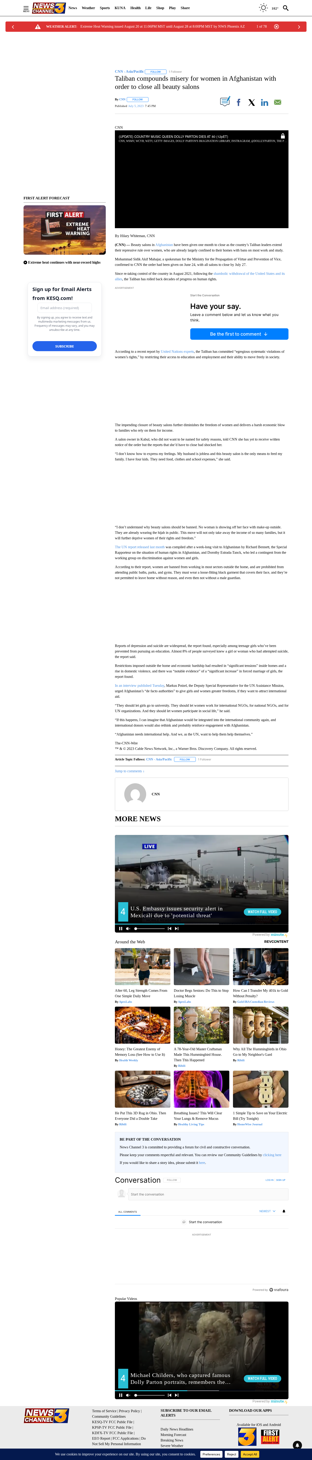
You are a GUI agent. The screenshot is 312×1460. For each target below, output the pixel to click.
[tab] (127, 1211)
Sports (105, 8)
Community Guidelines (109, 1416)
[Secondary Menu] (29, 8)
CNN (122, 99)
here (202, 1163)
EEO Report (101, 1438)
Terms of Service (104, 1411)
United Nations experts (177, 351)
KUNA (120, 8)
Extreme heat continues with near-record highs (64, 262)
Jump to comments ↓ (130, 771)
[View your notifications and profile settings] (283, 1211)
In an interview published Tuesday (139, 685)
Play (172, 8)
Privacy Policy (129, 1411)
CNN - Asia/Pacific (159, 759)
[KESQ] (49, 8)
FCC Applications (126, 1438)
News (73, 8)
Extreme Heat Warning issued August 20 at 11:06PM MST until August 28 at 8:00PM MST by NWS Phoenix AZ (162, 26)
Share (185, 8)
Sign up (280, 1180)
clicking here (272, 1155)
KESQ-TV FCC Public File (112, 1422)
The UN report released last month (140, 547)
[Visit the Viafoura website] (278, 1290)
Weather (88, 8)
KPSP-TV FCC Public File (112, 1427)
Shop (160, 8)
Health (135, 8)
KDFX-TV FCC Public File (112, 1433)
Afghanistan (164, 245)
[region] (201, 1234)
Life (148, 8)
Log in (270, 1180)
